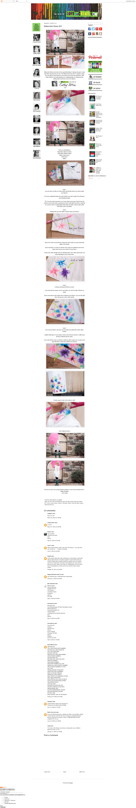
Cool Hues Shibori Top (99, 104)
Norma (49, 531)
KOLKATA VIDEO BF (52, 653)
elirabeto (49, 701)
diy (48, 501)
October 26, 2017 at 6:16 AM (54, 569)
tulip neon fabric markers (77, 503)
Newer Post (47, 771)
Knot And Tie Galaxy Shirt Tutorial (99, 122)
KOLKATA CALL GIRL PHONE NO (55, 650)
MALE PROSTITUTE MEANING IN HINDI (57, 676)
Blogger (71, 782)
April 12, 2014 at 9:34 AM (53, 540)
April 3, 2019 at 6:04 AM (53, 598)
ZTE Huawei (50, 590)
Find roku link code (53, 715)
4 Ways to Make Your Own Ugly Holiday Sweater (98, 170)
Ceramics (7, 799)
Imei (48, 614)
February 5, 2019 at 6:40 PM (54, 578)
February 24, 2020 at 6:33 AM (54, 696)
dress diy (65, 501)
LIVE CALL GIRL (51, 683)
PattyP (49, 556)
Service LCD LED (51, 637)
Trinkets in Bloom (64, 489)
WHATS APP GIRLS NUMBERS (55, 671)
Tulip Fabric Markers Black (64, 153)
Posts (91, 178)
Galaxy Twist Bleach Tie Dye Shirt (99, 129)
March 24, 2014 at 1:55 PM (54, 517)
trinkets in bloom (58, 503)
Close (1, 805)
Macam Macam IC (52, 608)
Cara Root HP (50, 625)
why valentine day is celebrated (55, 576)
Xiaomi (49, 594)
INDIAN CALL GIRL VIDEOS (54, 674)
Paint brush (64, 156)
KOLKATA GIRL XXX (52, 657)
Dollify (64, 705)
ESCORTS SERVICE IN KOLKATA (55, 686)
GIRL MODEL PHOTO (52, 682)
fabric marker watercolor (73, 501)
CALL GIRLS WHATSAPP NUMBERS (56, 648)
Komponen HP (51, 605)
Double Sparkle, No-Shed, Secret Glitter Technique (99, 114)
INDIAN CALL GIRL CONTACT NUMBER (57, 665)
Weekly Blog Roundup (10, 803)
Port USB (49, 596)
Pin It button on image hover (7, 788)
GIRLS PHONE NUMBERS (54, 656)
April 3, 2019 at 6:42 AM (53, 618)
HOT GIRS (50, 668)
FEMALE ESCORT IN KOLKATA (55, 670)
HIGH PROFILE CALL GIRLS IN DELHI (57, 679)
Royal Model (50, 644)
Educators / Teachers (10, 800)
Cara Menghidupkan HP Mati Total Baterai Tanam (59, 607)
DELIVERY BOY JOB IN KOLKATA (55, 659)
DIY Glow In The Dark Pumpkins (99, 97)
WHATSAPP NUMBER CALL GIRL (55, 663)
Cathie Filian (50, 522)
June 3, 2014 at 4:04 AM (53, 551)
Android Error (50, 628)
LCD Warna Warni (51, 591)
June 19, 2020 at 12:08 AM (54, 721)
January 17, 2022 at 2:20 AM (54, 731)
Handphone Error (51, 588)
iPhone (49, 630)
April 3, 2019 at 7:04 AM (53, 639)
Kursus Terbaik (51, 631)
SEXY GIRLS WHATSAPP (53, 677)
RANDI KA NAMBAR (52, 660)
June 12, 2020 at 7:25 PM (53, 707)
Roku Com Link (51, 712)
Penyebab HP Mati (52, 633)
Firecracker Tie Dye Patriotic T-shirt (99, 153)
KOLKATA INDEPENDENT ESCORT (56, 690)
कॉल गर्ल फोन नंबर (51, 646)
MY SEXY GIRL (51, 693)
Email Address (4, 793)
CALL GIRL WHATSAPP (53, 651)
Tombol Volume (51, 611)
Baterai (49, 616)
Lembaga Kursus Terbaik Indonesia (56, 613)
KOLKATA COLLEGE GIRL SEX (55, 685)
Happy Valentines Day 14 (54, 574)
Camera (49, 627)
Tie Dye (6, 801)
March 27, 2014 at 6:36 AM (54, 526)
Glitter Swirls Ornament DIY (99, 161)
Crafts (6, 797)
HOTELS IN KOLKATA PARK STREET (56, 680)
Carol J (49, 545)
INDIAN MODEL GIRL (52, 688)
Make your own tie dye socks (99, 145)
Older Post (82, 771)
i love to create (50, 503)
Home (64, 771)
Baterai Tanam (51, 585)
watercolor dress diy (49, 504)
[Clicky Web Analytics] (3, 787)
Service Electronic (51, 587)
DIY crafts (52, 501)
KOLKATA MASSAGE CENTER (55, 691)
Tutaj (48, 726)
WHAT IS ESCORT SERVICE (54, 673)
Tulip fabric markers (66, 503)
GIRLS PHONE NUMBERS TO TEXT (56, 666)
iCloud (49, 634)
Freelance (49, 593)
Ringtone (49, 636)
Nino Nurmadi (51, 583)
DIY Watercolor (58, 501)
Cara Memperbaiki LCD (53, 610)
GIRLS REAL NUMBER (53, 662)
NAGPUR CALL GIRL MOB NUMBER (56, 654)
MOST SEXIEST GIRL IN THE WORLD (57, 694)
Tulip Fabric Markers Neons (64, 151)
